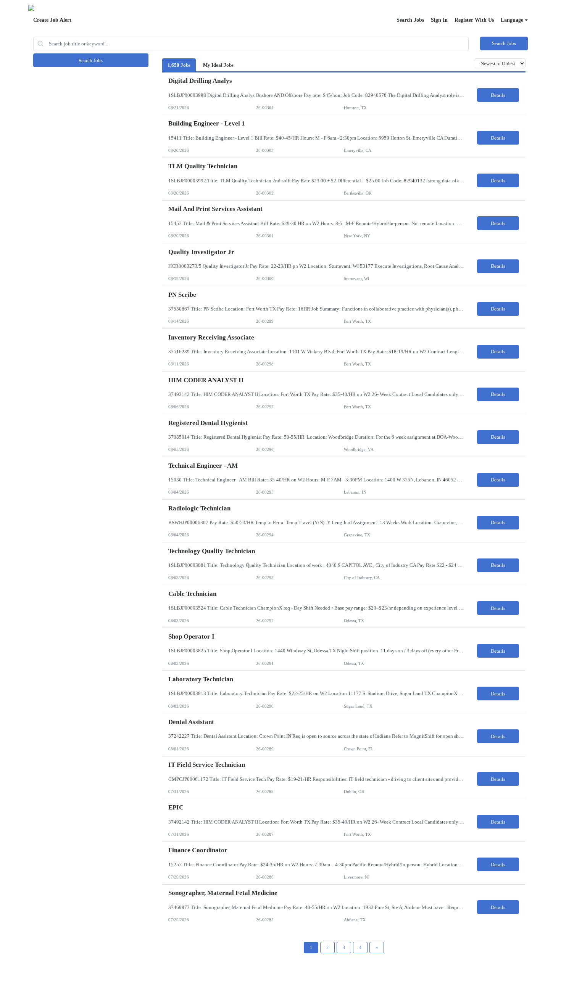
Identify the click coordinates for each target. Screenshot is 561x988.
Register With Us (474, 20)
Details (498, 95)
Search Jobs (410, 20)
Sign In (439, 20)
